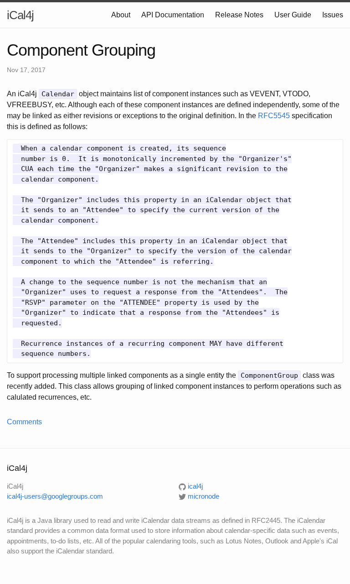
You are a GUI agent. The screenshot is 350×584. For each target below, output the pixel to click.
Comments (24, 422)
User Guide (292, 15)
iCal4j (20, 15)
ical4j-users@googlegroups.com (55, 496)
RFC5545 (274, 116)
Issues (332, 15)
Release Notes (239, 15)
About (120, 15)
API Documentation (172, 15)
